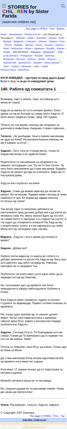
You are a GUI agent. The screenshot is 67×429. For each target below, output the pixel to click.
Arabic (31, 38)
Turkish (15, 66)
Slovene (51, 59)
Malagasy (36, 52)
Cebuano (31, 41)
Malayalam (48, 52)
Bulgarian (19, 41)
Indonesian (17, 48)
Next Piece (23, 70)
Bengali (7, 41)
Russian (21, 59)
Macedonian (15, 34)
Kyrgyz (6, 52)
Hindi (6, 48)
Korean (60, 48)
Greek (39, 45)
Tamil (6, 66)
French (8, 45)
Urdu (36, 66)
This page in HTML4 (36, 28)
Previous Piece (8, 70)
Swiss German (51, 62)
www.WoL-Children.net (34, 420)
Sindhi (41, 59)
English (53, 41)
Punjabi (39, 55)
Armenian (41, 38)
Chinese (42, 41)
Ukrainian (26, 66)
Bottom (61, 28)
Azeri (61, 38)
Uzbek (45, 66)
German (29, 45)
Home (4, 34)
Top (63, 416)
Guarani (49, 45)
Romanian (8, 59)
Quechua (50, 55)
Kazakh (50, 48)
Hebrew (59, 45)
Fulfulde (18, 45)
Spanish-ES (24, 62)
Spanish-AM (9, 62)
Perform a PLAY (33, 34)
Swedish (37, 62)
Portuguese (26, 55)
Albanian (20, 38)
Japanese (39, 48)
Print (52, 28)
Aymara (53, 38)
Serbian (32, 59)
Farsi (62, 41)
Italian (28, 48)
